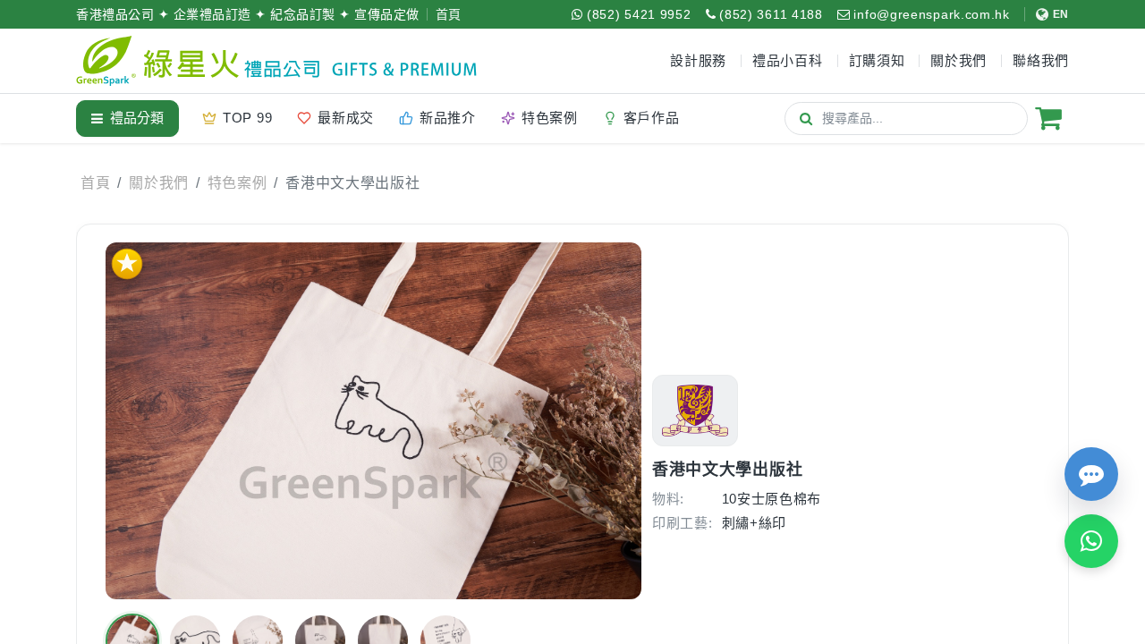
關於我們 (159, 183)
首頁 (449, 14)
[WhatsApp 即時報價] (1091, 541)
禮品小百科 (787, 60)
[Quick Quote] (1091, 474)
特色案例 (237, 183)
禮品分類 (137, 117)
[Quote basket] (1048, 118)
